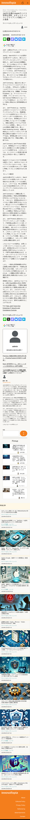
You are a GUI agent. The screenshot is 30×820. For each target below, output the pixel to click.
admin (25, 27)
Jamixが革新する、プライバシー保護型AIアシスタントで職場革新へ (14, 738)
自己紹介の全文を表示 (14, 350)
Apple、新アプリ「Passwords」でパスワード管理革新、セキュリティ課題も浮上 (15, 549)
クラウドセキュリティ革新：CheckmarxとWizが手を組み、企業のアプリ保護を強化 (14, 783)
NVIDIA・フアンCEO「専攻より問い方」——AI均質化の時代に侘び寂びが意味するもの (18, 492)
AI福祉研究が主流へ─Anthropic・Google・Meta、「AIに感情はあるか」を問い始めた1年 (19, 458)
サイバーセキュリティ (12, 9)
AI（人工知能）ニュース (7, 524)
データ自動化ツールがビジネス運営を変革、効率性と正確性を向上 (14, 747)
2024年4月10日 (6, 382)
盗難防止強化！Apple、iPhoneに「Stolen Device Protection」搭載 (13, 622)
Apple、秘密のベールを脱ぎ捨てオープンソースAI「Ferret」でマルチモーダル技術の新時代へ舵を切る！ (14, 586)
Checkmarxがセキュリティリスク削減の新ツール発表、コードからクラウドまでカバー (14, 649)
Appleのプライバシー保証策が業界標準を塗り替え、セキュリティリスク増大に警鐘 (14, 774)
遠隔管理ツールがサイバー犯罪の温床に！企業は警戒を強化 (14, 613)
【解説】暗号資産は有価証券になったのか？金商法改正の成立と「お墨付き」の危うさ (18, 448)
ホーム (4, 9)
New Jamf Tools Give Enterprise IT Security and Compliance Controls (11, 308)
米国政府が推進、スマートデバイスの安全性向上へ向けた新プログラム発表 (14, 675)
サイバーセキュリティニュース (13, 23)
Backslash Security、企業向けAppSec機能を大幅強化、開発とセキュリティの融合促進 (14, 728)
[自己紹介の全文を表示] (23, 350)
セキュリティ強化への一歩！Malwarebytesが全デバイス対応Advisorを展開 (14, 511)
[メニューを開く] (28, 3)
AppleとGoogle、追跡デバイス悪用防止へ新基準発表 (14, 558)
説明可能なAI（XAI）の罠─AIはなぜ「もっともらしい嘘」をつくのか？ (19, 469)
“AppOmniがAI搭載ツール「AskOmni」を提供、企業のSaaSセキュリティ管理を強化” (14, 521)
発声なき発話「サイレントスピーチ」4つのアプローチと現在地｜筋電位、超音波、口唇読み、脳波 (19, 480)
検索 (4, 429)
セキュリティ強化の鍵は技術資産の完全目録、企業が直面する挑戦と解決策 (14, 701)
